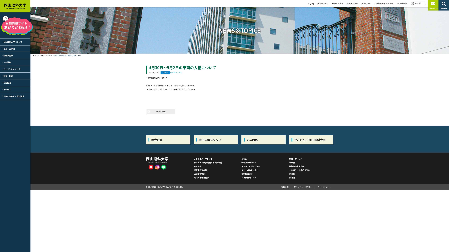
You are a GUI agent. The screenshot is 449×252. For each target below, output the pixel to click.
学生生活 (7, 82)
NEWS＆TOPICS (46, 55)
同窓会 (292, 173)
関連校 (292, 177)
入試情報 (7, 62)
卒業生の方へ (352, 3)
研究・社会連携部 (201, 177)
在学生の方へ (323, 3)
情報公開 (285, 187)
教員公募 (197, 166)
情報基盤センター (248, 162)
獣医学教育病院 (200, 170)
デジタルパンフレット (203, 158)
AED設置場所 (402, 3)
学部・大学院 (9, 48)
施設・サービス (295, 158)
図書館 (244, 158)
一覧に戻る (161, 111)
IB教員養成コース (248, 177)
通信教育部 (8, 55)
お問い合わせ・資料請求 (14, 96)
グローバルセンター (249, 170)
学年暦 (292, 162)
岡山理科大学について (13, 41)
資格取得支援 (247, 173)
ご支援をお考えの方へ (383, 3)
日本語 (417, 3)
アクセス (7, 89)
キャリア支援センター (250, 166)
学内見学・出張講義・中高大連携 (208, 162)
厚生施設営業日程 (296, 166)
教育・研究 (8, 75)
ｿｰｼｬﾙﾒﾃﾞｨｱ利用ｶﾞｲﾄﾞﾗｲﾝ (299, 170)
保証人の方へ (337, 3)
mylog (311, 3)
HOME (37, 55)
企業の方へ (366, 3)
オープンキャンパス (12, 69)
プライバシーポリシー (303, 187)
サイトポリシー (324, 187)
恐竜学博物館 (199, 173)
